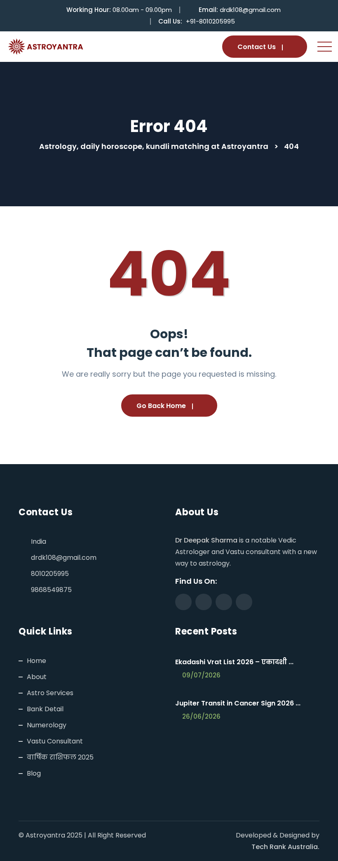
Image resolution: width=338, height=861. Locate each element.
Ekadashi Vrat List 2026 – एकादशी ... (234, 662)
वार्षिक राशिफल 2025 (60, 757)
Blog (34, 773)
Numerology (46, 725)
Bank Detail (45, 709)
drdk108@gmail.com (250, 9)
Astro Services (50, 693)
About (37, 677)
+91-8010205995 (210, 21)
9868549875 (51, 589)
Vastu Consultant (55, 741)
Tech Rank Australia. (285, 847)
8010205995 (50, 573)
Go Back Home (161, 405)
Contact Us (256, 47)
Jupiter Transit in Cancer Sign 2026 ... (237, 703)
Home (36, 660)
